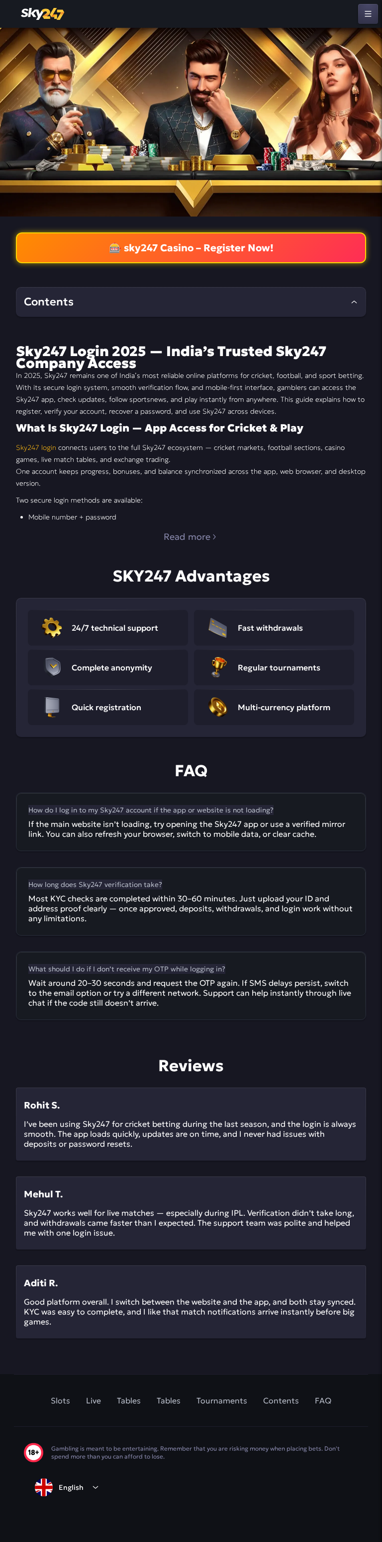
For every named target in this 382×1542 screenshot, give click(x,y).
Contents (281, 1400)
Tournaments (221, 1400)
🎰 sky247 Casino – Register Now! (191, 247)
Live (93, 1400)
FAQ (323, 1400)
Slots (60, 1400)
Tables (129, 1400)
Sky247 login (36, 447)
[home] (43, 14)
